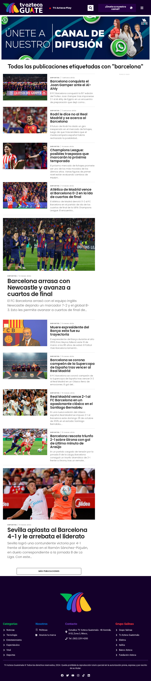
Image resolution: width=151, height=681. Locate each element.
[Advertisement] (124, 94)
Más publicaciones (48, 571)
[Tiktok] (83, 675)
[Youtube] (73, 675)
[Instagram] (78, 675)
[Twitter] (67, 675)
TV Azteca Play (62, 8)
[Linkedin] (88, 675)
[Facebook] (62, 675)
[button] (90, 8)
